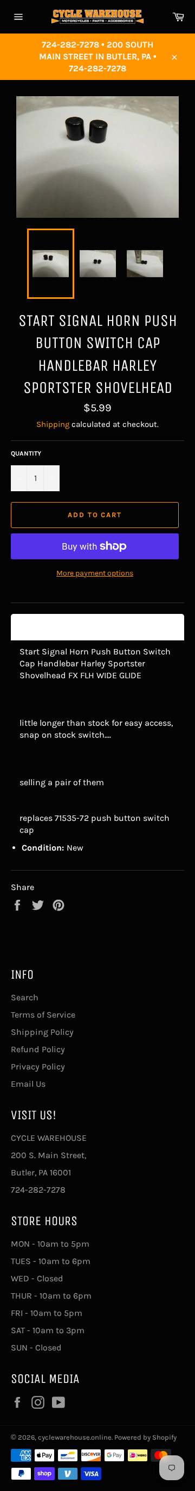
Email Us (28, 1084)
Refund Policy (38, 1049)
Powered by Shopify (145, 1437)
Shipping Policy (42, 1032)
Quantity (26, 453)
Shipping (52, 424)
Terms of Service (43, 1014)
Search (24, 997)
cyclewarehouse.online (75, 1437)
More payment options (94, 573)
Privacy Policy (38, 1066)
